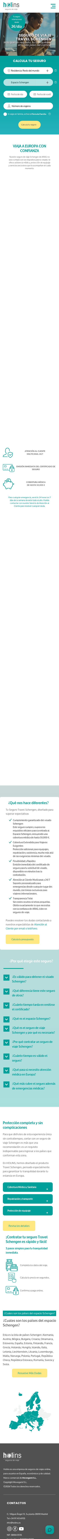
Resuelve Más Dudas (29, 1373)
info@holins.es (14, 1522)
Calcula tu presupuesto (22, 939)
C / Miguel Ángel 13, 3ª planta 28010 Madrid (27, 1514)
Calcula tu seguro (28, 125)
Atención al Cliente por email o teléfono (26, 926)
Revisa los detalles (19, 1226)
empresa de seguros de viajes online (33, 1469)
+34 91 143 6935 (17, 1518)
